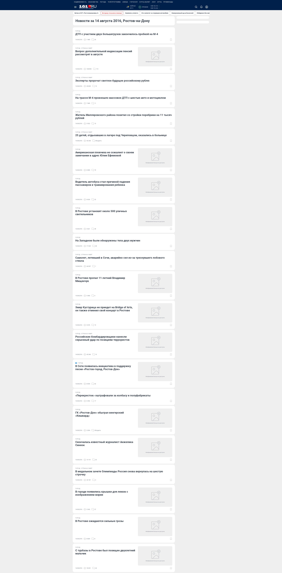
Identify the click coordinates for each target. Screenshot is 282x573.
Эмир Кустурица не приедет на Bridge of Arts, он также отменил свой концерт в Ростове (104, 309)
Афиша (125, 2)
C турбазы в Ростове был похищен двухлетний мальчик (105, 552)
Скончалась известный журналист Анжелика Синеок (104, 444)
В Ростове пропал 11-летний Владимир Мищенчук (100, 279)
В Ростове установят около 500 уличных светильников (101, 213)
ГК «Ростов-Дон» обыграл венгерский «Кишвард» (99, 414)
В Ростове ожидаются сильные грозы (99, 521)
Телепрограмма (114, 2)
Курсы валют (144, 2)
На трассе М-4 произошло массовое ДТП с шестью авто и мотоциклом (120, 97)
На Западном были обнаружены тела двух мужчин (107, 240)
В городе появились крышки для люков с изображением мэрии (101, 493)
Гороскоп (134, 2)
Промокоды (168, 2)
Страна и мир (86, 48)
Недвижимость (80, 2)
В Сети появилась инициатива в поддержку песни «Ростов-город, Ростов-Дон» (103, 368)
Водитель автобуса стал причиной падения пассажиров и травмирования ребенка (102, 183)
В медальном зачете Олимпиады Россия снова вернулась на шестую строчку (119, 473)
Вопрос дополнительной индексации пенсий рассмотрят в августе (103, 53)
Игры (159, 2)
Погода (103, 2)
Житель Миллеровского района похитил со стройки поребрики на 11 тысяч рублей (123, 116)
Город (77, 31)
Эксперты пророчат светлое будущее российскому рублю (112, 80)
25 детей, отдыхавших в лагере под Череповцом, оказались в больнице (121, 135)
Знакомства (93, 2)
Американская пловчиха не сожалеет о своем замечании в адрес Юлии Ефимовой (104, 154)
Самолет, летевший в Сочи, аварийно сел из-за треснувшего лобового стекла (120, 259)
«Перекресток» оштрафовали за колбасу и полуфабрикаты (113, 395)
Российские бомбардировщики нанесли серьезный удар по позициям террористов (102, 338)
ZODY (154, 2)
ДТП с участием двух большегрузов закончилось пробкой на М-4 (116, 34)
